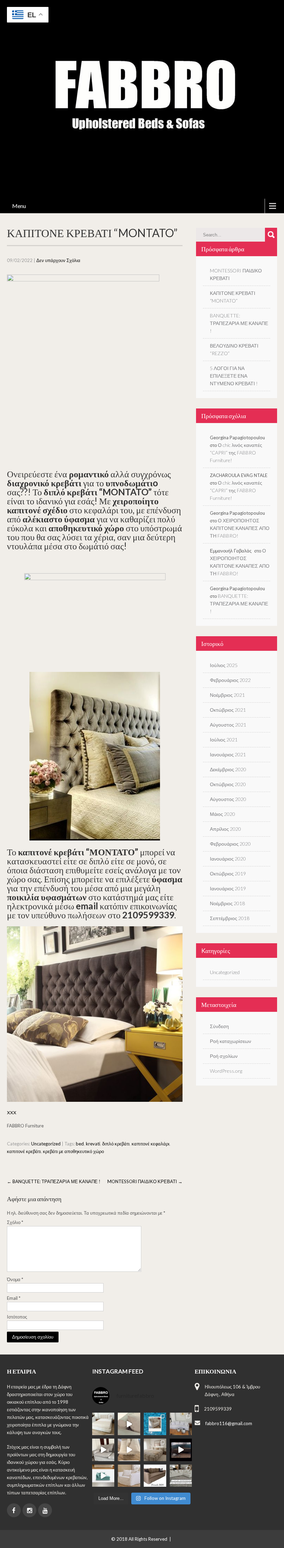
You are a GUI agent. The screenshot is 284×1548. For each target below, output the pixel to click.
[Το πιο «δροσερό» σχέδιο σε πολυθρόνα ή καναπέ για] (155, 1424)
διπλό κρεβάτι (116, 1143)
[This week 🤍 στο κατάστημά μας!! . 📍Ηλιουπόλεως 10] (181, 1424)
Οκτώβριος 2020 (228, 784)
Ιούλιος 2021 (224, 739)
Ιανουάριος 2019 (228, 888)
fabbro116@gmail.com (228, 1423)
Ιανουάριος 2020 (228, 859)
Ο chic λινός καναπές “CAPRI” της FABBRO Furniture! (236, 452)
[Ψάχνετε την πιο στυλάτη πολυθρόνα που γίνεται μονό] (129, 1450)
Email (13, 1298)
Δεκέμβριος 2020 (228, 769)
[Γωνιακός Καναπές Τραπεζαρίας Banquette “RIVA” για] (181, 1450)
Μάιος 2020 (222, 814)
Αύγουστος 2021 (228, 725)
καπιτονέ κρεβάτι (24, 1151)
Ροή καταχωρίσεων (230, 1041)
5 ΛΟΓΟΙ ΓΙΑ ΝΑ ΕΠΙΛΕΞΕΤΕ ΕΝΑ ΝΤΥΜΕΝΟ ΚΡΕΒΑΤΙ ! (234, 375)
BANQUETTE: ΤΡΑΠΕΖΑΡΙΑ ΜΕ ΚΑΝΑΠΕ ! (53, 1181)
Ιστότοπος (17, 1317)
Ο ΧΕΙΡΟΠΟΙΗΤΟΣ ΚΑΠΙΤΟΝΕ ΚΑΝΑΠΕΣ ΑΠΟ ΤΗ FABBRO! (239, 528)
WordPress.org (226, 1071)
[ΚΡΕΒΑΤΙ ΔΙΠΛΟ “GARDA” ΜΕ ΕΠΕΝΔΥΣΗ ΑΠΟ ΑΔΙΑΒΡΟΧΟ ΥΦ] (155, 1450)
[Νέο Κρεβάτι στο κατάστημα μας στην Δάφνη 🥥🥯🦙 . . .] (103, 1424)
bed (80, 1143)
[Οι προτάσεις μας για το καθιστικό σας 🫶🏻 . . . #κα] (181, 1476)
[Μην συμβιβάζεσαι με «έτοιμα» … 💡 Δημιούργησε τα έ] (155, 1476)
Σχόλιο (15, 1222)
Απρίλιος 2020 (225, 829)
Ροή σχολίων (224, 1056)
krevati (93, 1143)
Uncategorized (46, 1143)
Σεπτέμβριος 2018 (229, 918)
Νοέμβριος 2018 (227, 903)
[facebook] (14, 1510)
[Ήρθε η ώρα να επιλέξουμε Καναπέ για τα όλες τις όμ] (103, 1476)
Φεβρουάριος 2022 (230, 680)
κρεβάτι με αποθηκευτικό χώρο (73, 1151)
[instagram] (29, 1510)
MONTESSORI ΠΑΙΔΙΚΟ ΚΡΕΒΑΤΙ (145, 1181)
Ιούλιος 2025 (224, 665)
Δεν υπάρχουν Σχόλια (58, 260)
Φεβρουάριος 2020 (230, 844)
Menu (19, 205)
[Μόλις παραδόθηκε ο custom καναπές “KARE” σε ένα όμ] (103, 1450)
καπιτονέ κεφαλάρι (150, 1143)
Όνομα (15, 1279)
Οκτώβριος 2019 (228, 873)
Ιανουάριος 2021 (228, 754)
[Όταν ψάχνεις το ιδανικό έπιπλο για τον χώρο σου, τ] (129, 1424)
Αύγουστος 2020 (228, 799)
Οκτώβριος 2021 (228, 710)
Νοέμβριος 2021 (227, 695)
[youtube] (45, 1510)
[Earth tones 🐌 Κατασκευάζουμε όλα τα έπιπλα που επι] (129, 1476)
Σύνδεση (219, 1026)
